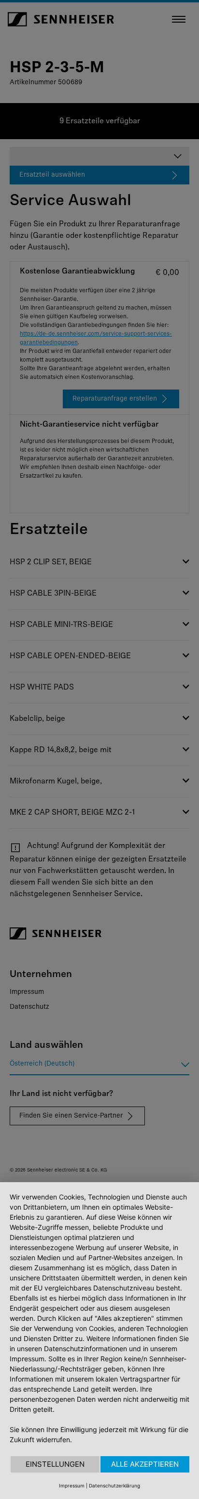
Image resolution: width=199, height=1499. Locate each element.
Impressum (72, 1485)
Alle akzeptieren (145, 1464)
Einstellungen (55, 1464)
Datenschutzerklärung (114, 1485)
